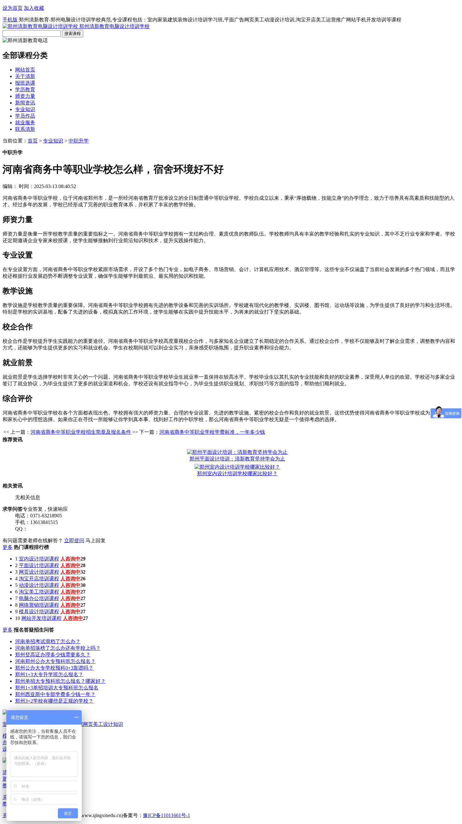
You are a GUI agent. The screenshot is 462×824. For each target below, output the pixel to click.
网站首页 (25, 69)
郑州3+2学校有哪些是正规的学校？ (54, 701)
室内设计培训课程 (39, 558)
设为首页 (13, 8)
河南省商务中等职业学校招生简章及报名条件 (80, 432)
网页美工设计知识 (103, 724)
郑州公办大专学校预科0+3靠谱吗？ (54, 668)
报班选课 (25, 83)
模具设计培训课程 (39, 611)
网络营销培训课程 (39, 605)
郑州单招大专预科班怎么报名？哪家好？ (60, 681)
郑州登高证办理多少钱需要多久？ (53, 654)
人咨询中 (70, 558)
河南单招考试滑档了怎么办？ (47, 641)
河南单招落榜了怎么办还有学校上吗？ (58, 648)
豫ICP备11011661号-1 (166, 815)
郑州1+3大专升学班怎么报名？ (49, 674)
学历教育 (25, 89)
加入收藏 (34, 8)
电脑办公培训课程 (39, 598)
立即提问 (74, 540)
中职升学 (79, 140)
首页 (33, 140)
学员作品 (25, 116)
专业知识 (25, 109)
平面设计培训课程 (39, 565)
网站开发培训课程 (41, 618)
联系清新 (25, 129)
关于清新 (25, 76)
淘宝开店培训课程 (39, 578)
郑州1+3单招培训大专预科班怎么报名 (56, 687)
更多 (8, 547)
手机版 (10, 19)
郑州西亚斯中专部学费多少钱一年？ (55, 694)
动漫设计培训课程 (39, 585)
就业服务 (25, 122)
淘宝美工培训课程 (39, 591)
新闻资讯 (25, 102)
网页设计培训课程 (39, 572)
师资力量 (25, 96)
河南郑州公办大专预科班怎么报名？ (55, 661)
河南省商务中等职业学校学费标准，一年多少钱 (212, 432)
